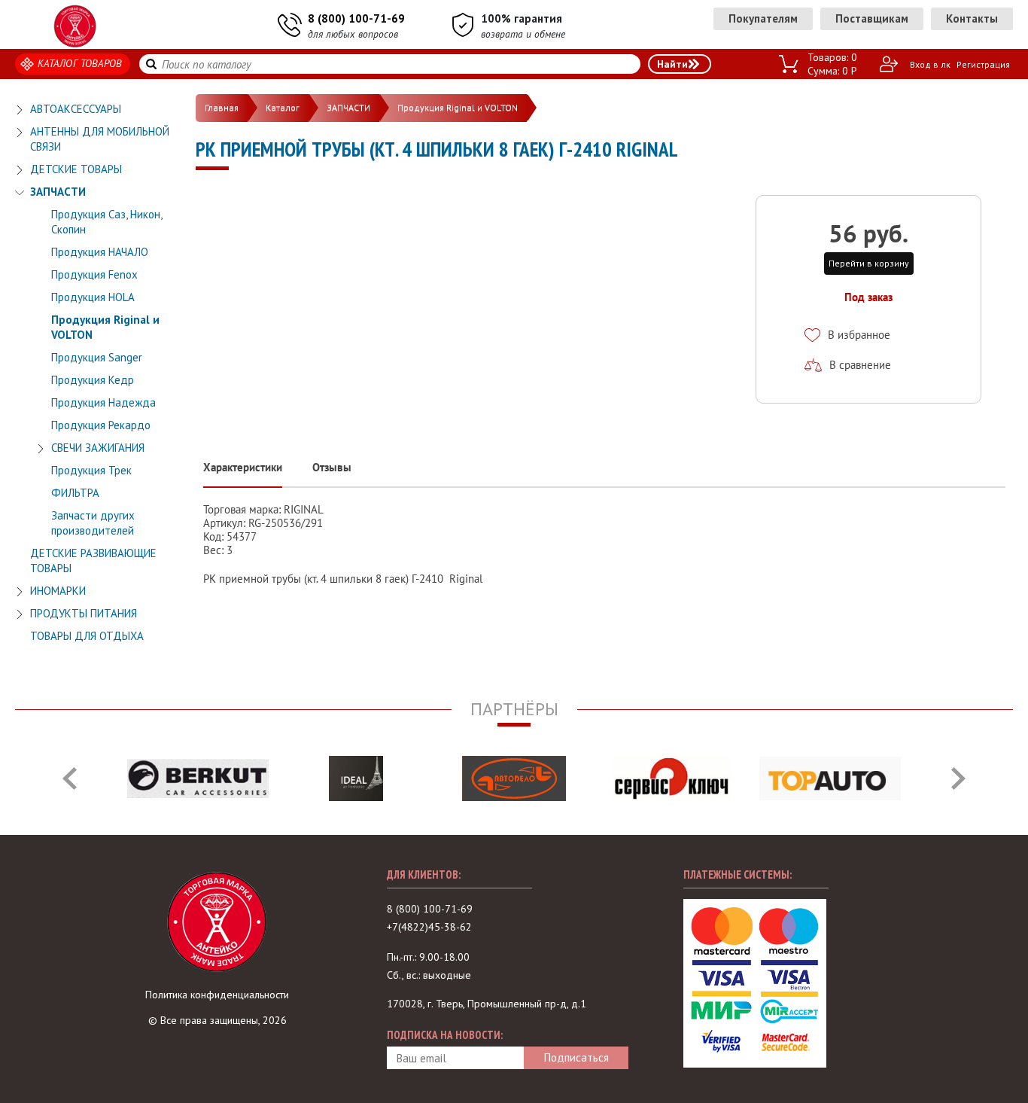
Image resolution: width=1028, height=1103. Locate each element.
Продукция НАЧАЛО (99, 252)
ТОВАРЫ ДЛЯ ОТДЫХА (87, 636)
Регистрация (983, 64)
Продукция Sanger (96, 357)
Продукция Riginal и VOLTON (457, 107)
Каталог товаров (80, 63)
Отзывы (331, 467)
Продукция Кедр (92, 380)
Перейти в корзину (869, 263)
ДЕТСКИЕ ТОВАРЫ (76, 169)
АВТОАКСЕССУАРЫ (75, 109)
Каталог (283, 107)
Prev (69, 778)
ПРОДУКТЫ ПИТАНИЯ (83, 613)
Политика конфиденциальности (217, 994)
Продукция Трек (91, 470)
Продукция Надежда (103, 402)
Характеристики (242, 467)
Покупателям (763, 18)
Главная (222, 107)
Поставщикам (871, 18)
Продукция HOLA (93, 297)
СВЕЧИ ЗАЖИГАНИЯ (97, 447)
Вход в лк (930, 64)
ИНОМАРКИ (58, 590)
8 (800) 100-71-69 (356, 18)
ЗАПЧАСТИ (58, 191)
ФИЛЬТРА (75, 493)
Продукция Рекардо (101, 425)
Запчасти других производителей (93, 523)
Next (958, 778)
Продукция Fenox (94, 274)
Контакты (972, 18)
